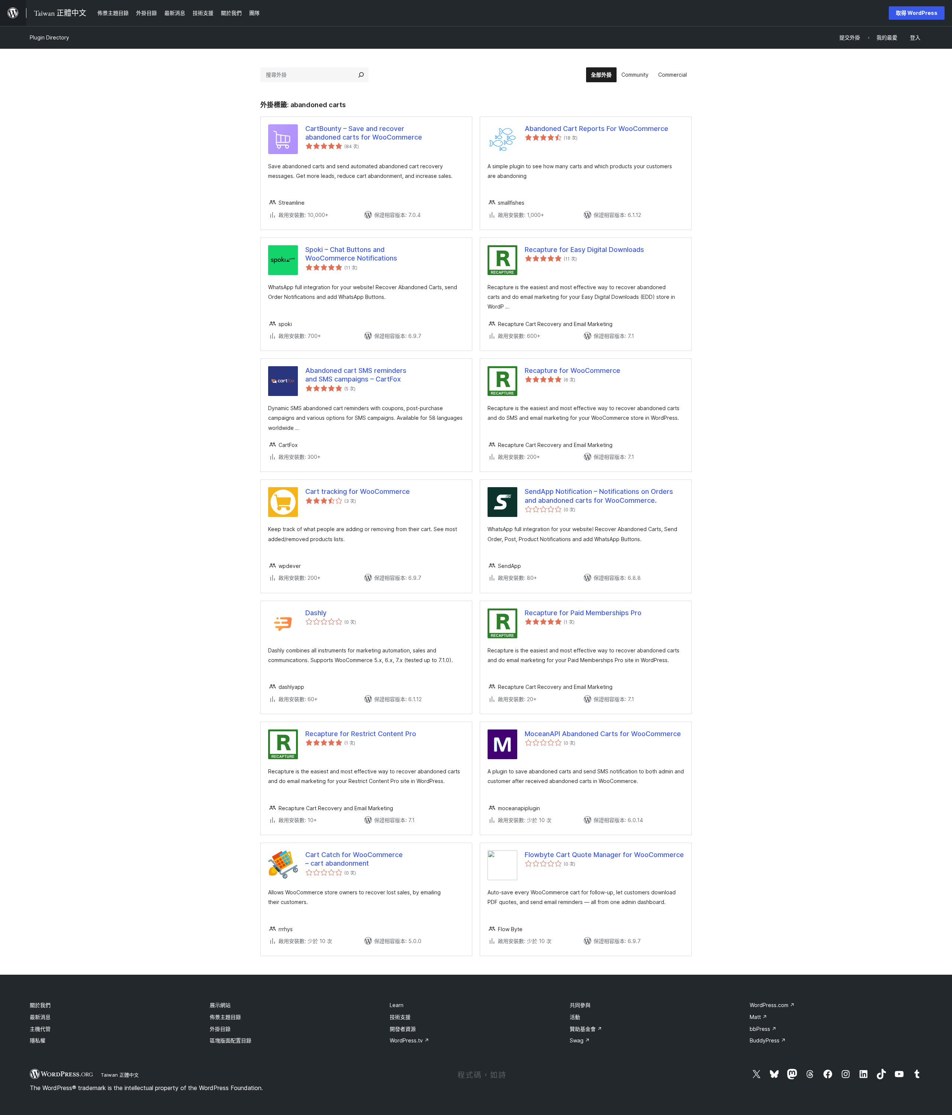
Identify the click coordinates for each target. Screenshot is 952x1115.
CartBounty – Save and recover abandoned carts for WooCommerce (363, 133)
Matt (758, 1017)
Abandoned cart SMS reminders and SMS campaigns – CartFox (355, 375)
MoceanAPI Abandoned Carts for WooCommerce (603, 734)
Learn (396, 1005)
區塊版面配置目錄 (230, 1040)
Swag (580, 1040)
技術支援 (400, 1017)
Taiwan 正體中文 (120, 1075)
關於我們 (40, 1005)
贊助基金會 (586, 1029)
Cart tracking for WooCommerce (357, 491)
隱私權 (37, 1040)
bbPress (763, 1029)
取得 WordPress (916, 13)
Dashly (316, 613)
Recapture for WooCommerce (572, 370)
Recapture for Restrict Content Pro (360, 734)
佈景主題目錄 (225, 1017)
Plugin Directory (49, 37)
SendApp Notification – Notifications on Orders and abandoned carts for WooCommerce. (599, 496)
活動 (575, 1017)
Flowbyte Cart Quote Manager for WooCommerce (604, 855)
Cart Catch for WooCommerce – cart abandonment (354, 859)
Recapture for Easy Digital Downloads (584, 249)
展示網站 (220, 1005)
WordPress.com (772, 1005)
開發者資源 (403, 1029)
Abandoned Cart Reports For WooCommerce (596, 128)
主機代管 (40, 1029)
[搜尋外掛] (361, 74)
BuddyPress (768, 1040)
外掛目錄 (220, 1029)
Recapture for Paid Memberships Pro (583, 613)
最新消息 (40, 1017)
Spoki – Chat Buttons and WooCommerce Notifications (351, 254)
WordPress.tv (409, 1040)
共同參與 (580, 1005)
